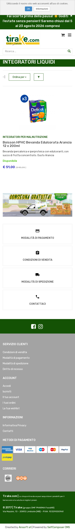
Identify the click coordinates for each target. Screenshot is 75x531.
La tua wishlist (11, 408)
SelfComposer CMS (58, 527)
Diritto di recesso (13, 369)
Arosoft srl (25, 527)
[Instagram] (40, 326)
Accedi (7, 386)
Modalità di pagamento (16, 357)
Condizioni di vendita (15, 352)
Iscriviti (7, 391)
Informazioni (42, 9)
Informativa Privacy (14, 425)
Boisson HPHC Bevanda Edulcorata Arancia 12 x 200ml (37, 144)
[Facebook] (33, 326)
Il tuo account (11, 397)
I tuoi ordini (9, 402)
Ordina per (19, 77)
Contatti (8, 431)
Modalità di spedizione (15, 363)
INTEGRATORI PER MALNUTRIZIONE (25, 137)
